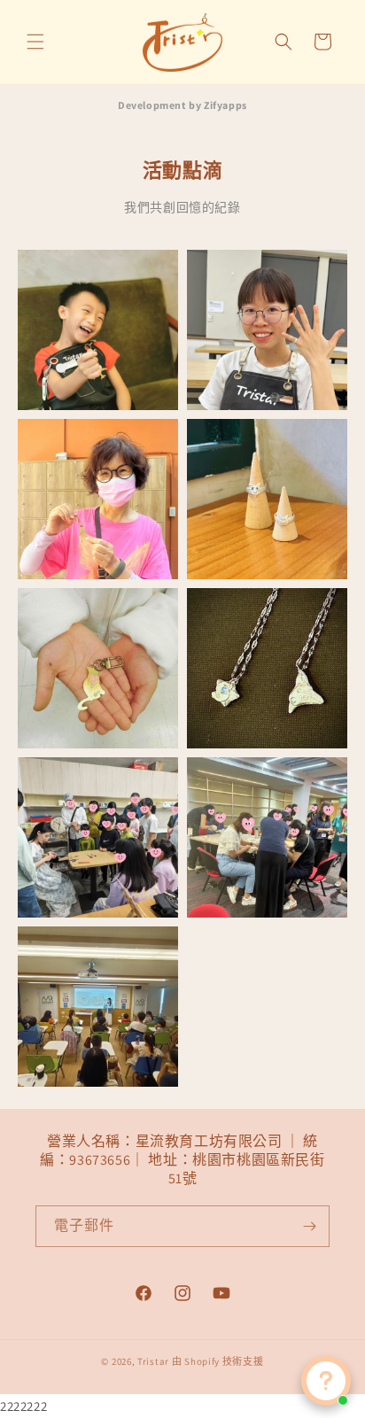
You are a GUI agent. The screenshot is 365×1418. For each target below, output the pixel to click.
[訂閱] (309, 1226)
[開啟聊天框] (326, 1381)
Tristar (153, 1361)
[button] (35, 41)
